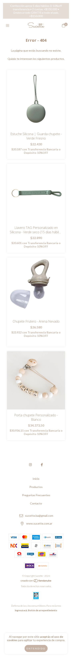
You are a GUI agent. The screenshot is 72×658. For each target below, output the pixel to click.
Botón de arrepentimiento (42, 610)
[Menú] (8, 25)
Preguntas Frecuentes (36, 495)
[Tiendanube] (36, 581)
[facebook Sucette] (41, 464)
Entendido (36, 648)
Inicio (36, 478)
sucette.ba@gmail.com (39, 515)
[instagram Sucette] (30, 464)
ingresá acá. (21, 610)
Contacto (36, 503)
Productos (36, 487)
